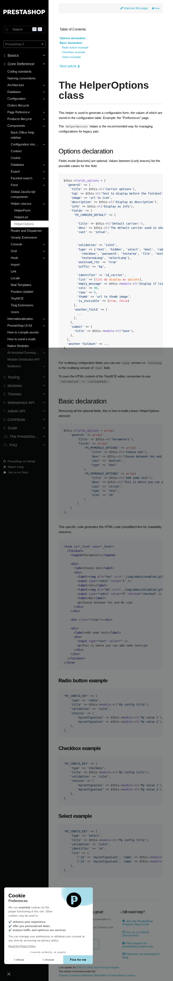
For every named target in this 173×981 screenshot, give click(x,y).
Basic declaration (71, 42)
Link (13, 271)
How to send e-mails (21, 339)
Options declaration (72, 38)
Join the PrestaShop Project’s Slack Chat (137, 923)
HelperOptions (24, 224)
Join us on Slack (17, 472)
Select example (71, 57)
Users (15, 312)
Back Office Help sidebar (22, 135)
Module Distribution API (23, 359)
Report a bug (15, 466)
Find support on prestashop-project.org (137, 945)
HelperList (21, 217)
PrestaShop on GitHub (21, 461)
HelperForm (22, 210)
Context (16, 151)
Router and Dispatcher (26, 230)
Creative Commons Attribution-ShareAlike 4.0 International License (97, 975)
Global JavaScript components (23, 194)
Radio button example (75, 47)
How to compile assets (23, 332)
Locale (15, 278)
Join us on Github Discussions (135, 934)
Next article (68, 66)
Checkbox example (73, 52)
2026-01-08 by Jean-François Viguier (97, 967)
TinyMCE (17, 298)
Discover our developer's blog (141, 955)
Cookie (15, 158)
